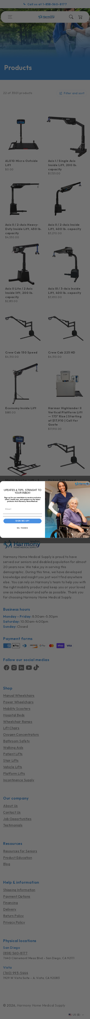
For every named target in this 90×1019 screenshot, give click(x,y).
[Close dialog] (87, 483)
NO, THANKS (22, 528)
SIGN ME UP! (22, 521)
